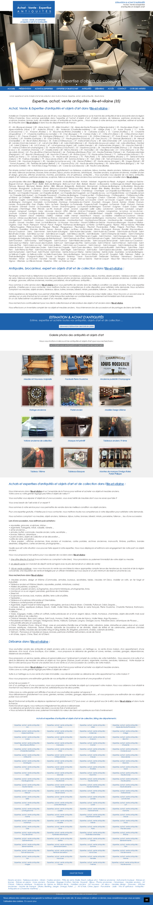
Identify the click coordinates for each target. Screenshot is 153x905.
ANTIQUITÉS (86, 89)
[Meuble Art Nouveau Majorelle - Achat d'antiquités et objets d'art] (38, 375)
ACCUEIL (11, 89)
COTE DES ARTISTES (137, 89)
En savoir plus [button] (30, 901)
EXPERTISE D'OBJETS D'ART (67, 89)
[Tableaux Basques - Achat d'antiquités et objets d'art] (76, 467)
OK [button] (146, 900)
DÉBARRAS (99, 89)
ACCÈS (111, 89)
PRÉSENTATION (25, 89)
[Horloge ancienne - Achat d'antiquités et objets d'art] (38, 406)
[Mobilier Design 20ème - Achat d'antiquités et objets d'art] (115, 406)
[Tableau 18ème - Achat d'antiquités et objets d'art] (38, 467)
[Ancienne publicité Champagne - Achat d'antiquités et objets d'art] (115, 375)
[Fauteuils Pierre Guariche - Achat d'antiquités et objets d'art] (76, 375)
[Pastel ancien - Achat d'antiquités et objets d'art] (76, 406)
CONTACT (122, 89)
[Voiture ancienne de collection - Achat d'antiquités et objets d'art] (38, 436)
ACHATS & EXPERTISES (44, 89)
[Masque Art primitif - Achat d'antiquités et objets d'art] (76, 436)
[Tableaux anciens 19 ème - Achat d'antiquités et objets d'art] (115, 436)
